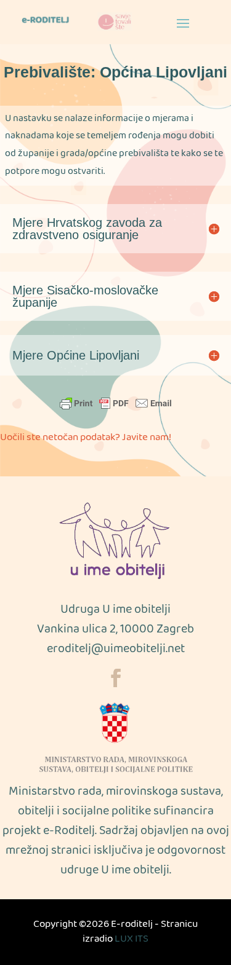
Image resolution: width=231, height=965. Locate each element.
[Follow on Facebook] (115, 678)
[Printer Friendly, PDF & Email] (116, 403)
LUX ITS (131, 939)
